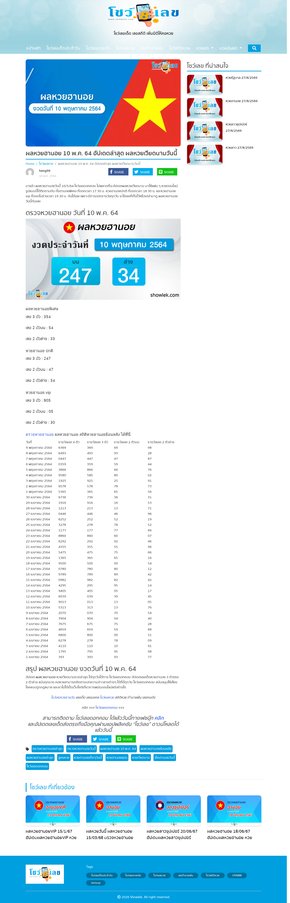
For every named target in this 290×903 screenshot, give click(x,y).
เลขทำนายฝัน (185, 875)
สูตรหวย (63, 757)
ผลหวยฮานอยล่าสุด (40, 757)
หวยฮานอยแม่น (117, 757)
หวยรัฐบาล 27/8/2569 (241, 78)
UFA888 (237, 875)
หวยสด (203, 48)
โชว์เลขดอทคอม (107, 707)
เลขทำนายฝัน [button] (152, 48)
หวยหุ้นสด (229, 48)
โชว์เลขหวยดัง (133, 875)
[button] (118, 172)
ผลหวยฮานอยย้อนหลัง (156, 749)
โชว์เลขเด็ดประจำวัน (102, 875)
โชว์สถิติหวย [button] (179, 48)
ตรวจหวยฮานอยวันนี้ (81, 749)
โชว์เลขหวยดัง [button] (98, 48)
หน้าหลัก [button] (33, 48)
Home (30, 164)
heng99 (44, 171)
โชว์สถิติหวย (213, 875)
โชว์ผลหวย (46, 164)
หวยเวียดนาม (141, 757)
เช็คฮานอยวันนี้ (165, 757)
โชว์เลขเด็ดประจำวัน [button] (63, 48)
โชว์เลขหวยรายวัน (63, 697)
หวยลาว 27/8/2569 (239, 147)
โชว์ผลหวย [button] (125, 48)
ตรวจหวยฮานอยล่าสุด (47, 749)
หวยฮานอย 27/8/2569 (242, 101)
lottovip (95, 883)
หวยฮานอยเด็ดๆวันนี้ (88, 757)
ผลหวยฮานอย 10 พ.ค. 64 (118, 749)
